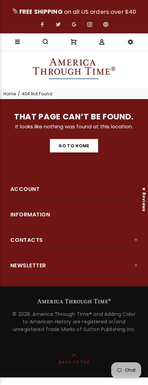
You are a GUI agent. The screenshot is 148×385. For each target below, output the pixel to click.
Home (9, 94)
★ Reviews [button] (144, 199)
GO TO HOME (74, 146)
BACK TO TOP (74, 362)
